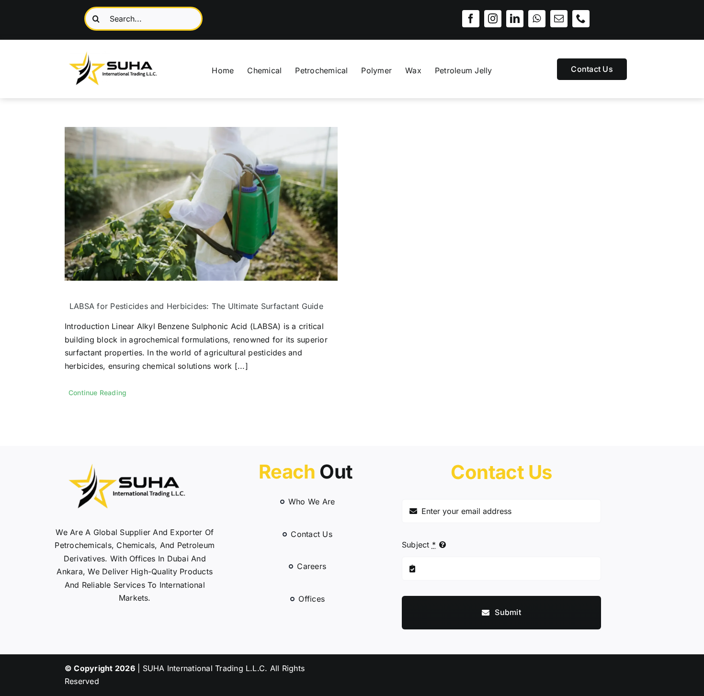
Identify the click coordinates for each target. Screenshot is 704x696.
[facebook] (470, 18)
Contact (501, 472)
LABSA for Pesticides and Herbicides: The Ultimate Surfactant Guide (196, 306)
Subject (419, 544)
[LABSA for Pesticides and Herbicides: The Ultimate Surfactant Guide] (201, 204)
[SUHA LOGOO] (119, 49)
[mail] (559, 18)
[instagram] (492, 18)
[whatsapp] (536, 18)
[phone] (581, 18)
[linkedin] (514, 18)
